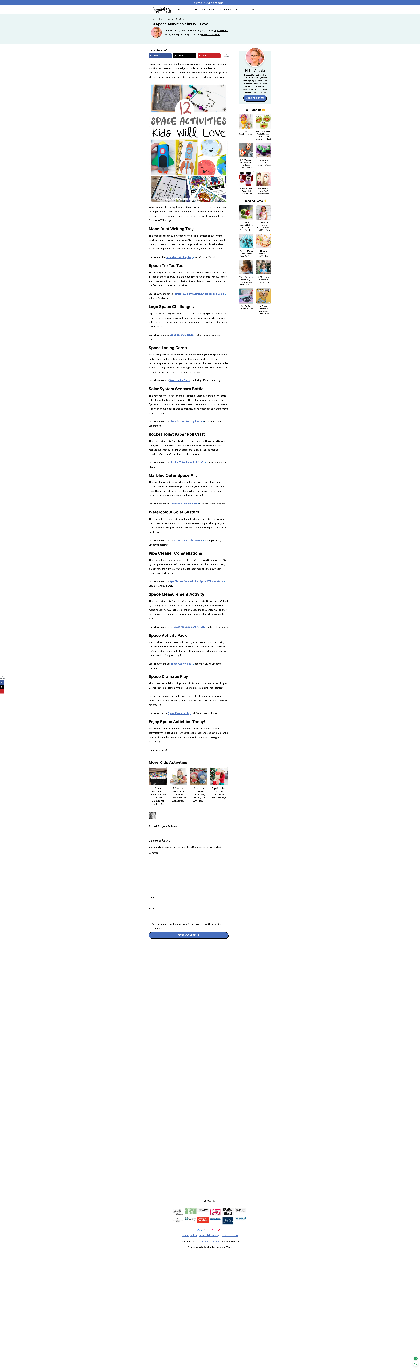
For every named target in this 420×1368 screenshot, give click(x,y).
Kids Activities (178, 19)
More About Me (255, 98)
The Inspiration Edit (209, 1241)
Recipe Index (208, 10)
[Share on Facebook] (2, 682)
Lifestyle (192, 10)
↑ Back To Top (230, 1235)
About (179, 10)
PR (237, 10)
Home (153, 19)
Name (152, 897)
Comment (155, 852)
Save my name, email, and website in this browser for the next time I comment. (187, 926)
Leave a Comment (211, 34)
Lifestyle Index (164, 19)
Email (152, 908)
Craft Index (225, 10)
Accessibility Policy (209, 1235)
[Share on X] (2, 687)
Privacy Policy (189, 1235)
